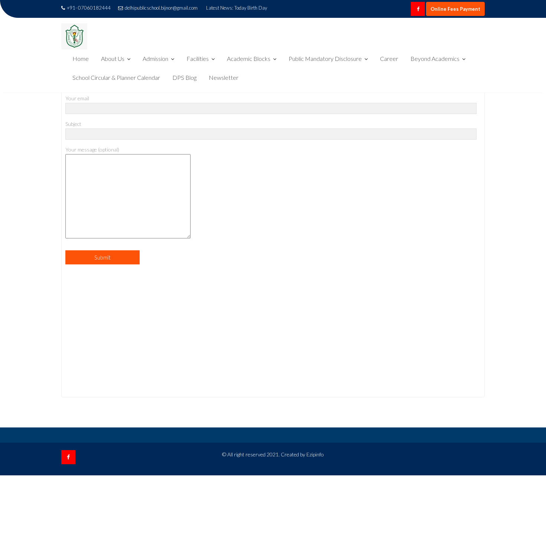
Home (80, 58)
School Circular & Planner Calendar (116, 77)
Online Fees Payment (455, 9)
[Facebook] (418, 9)
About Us (112, 58)
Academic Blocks (248, 58)
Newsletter (223, 77)
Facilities (197, 58)
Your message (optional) (92, 149)
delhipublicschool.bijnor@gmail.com (161, 8)
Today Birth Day (250, 8)
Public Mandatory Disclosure (325, 58)
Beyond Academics (434, 58)
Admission (155, 58)
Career (389, 58)
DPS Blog (184, 77)
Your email (77, 98)
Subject (73, 124)
